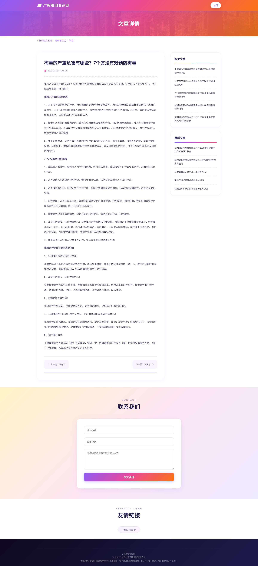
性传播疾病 (60, 40)
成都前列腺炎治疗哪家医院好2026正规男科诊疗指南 (195, 107)
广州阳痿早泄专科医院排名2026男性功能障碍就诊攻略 (195, 95)
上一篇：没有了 (58, 364)
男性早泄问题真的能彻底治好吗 (189, 180)
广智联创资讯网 (56, 5)
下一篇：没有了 (143, 364)
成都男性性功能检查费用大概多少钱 (191, 188)
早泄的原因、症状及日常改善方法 (190, 171)
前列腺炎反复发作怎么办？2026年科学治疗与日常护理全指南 (195, 149)
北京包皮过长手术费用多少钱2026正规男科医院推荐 (195, 83)
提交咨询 (129, 477)
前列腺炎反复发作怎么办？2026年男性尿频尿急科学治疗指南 (195, 119)
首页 (216, 5)
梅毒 (71, 40)
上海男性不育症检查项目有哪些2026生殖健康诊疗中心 (195, 71)
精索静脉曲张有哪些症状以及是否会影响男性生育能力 (195, 161)
